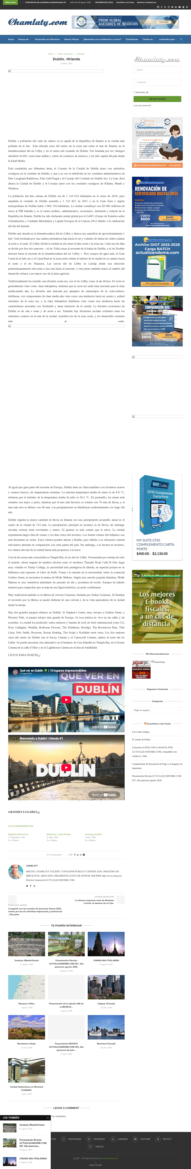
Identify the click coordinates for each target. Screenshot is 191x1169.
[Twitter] (165, 7)
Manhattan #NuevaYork (18, 834)
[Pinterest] (172, 7)
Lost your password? (142, 105)
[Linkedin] (176, 7)
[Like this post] (71, 855)
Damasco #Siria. (27, 1003)
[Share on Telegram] (84, 855)
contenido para (167, 39)
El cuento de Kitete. (141, 739)
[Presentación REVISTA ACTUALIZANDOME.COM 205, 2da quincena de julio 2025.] (66, 1027)
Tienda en (148, 39)
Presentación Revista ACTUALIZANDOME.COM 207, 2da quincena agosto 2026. (66, 963)
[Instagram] (169, 7)
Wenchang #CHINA (93, 834)
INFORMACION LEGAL (104, 2)
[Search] (181, 39)
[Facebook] (161, 7)
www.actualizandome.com (21, 826)
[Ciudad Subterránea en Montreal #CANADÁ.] (26, 1070)
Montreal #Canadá (106, 1043)
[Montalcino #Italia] (26, 1027)
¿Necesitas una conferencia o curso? (102, 39)
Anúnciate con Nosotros (47, 39)
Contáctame (132, 39)
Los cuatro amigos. (34, 2)
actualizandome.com (109, 1158)
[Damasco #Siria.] (26, 987)
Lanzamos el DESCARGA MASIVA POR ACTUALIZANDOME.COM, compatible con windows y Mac (154, 751)
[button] (20, 2)
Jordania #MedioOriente (26, 960)
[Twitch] (187, 7)
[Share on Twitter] (78, 855)
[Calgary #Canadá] (106, 987)
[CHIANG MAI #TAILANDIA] (106, 944)
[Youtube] (180, 7)
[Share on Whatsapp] (81, 855)
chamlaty (32, 866)
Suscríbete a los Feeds (125, 2)
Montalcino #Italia (26, 1043)
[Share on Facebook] (74, 855)
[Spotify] (183, 7)
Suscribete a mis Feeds (159, 724)
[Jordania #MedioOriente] (26, 944)
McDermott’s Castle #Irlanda (59, 834)
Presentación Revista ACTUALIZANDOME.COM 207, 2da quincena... (33, 1143)
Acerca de (23, 39)
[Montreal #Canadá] (106, 1027)
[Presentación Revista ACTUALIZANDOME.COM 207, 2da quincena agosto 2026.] (66, 944)
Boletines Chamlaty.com (146, 2)
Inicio (11, 39)
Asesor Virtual (71, 39)
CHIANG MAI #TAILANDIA (106, 960)
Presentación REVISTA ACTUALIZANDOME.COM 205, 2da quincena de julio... (66, 1046)
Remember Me (141, 92)
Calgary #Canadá (106, 1003)
